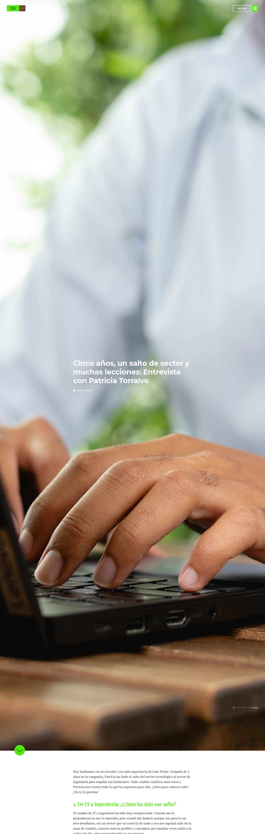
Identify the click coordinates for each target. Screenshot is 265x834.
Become (242, 8)
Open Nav (13, 8)
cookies (255, 707)
